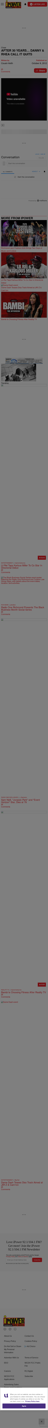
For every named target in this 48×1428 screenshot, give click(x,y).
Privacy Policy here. (32, 1401)
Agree (24, 1406)
